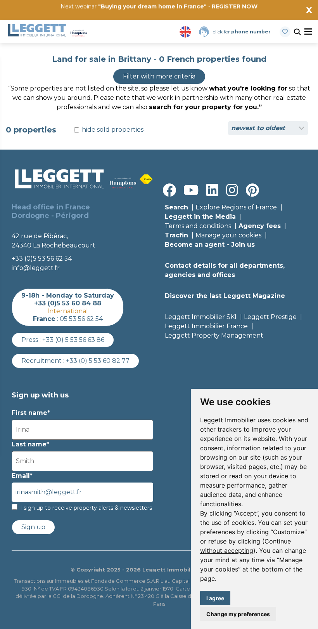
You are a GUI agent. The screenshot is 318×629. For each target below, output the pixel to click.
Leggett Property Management (214, 335)
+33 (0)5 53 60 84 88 (67, 303)
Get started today (205, 18)
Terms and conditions (198, 226)
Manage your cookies (228, 235)
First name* (31, 412)
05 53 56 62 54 (81, 318)
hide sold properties (111, 129)
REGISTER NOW (235, 6)
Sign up (33, 527)
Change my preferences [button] (238, 614)
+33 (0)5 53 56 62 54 (42, 258)
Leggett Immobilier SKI (201, 317)
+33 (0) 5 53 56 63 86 (73, 339)
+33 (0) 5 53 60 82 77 (98, 360)
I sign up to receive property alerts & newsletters (86, 507)
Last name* (30, 444)
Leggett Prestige (270, 317)
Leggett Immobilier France (206, 326)
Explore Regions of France (236, 207)
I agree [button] (215, 598)
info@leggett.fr (36, 268)
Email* (22, 475)
